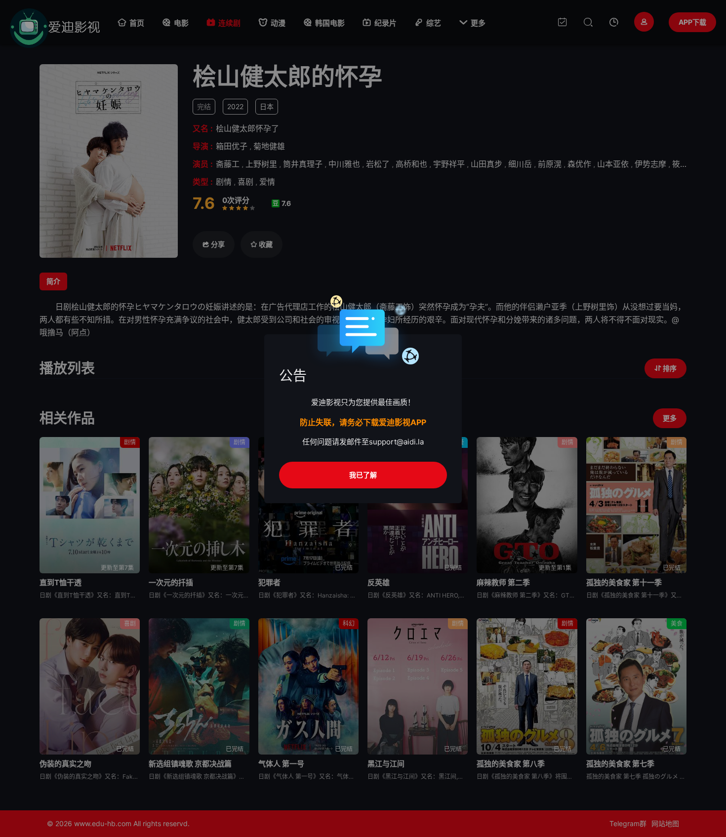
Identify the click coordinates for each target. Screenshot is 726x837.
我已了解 (363, 475)
